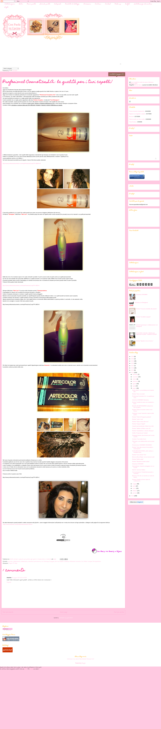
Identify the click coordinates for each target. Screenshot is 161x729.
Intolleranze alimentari (143, 4)
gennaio (135, 493)
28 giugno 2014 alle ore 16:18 (19, 578)
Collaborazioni (10, 4)
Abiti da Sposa (138, 85)
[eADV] (120, 64)
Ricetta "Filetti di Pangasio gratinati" (141, 417)
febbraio (135, 490)
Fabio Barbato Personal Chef (86, 659)
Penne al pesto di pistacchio (136, 111)
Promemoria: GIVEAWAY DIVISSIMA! (142, 445)
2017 (132, 365)
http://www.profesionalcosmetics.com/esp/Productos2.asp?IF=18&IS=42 (22, 163)
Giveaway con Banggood (141, 302)
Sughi (7, 7)
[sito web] (137, 178)
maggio (135, 483)
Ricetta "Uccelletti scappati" (143, 316)
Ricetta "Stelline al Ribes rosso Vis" (141, 428)
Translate (14, 71)
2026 (132, 356)
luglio (134, 386)
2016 (132, 368)
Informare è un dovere (73, 659)
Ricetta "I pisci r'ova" (137, 419)
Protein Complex (88, 561)
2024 (132, 361)
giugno (135, 388)
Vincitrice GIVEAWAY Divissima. (140, 400)
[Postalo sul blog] (62, 559)
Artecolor (10, 561)
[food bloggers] (11, 641)
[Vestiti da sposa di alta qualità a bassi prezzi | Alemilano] (143, 83)
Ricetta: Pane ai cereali (138, 394)
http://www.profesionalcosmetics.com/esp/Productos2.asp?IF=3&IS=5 (21, 285)
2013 (132, 495)
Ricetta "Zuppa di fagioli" (138, 424)
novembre (135, 376)
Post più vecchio (119, 612)
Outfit (127, 4)
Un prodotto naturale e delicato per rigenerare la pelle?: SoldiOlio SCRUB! (146, 333)
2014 (132, 372)
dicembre (135, 374)
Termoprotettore (97, 561)
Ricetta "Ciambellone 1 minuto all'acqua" (143, 430)
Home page (63, 612)
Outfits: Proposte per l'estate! (140, 433)
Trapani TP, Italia (13, 563)
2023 (132, 363)
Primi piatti (31, 4)
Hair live (57, 561)
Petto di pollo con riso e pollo (137, 119)
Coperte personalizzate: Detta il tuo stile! (143, 426)
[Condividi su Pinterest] (67, 559)
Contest (108, 4)
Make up (118, 4)
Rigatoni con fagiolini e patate (137, 113)
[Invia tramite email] (60, 559)
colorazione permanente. (34, 561)
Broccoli (131, 116)
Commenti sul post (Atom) (66, 618)
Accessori (87, 4)
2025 (132, 358)
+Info (31, 669)
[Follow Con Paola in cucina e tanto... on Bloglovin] (136, 502)
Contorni (98, 4)
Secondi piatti (45, 4)
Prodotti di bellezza (72, 4)
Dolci (21, 4)
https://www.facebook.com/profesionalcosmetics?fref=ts (17, 524)
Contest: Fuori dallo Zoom (139, 439)
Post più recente (8, 612)
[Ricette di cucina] (8, 652)
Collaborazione (16, 561)
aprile (134, 486)
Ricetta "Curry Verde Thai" (139, 454)
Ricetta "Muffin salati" (137, 459)
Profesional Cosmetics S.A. (76, 561)
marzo (134, 488)
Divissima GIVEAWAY (141, 294)
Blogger (84, 663)
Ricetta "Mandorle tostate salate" (141, 461)
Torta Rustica (132, 122)
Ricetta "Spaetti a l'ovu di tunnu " (145, 341)
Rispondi (9, 582)
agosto (135, 383)
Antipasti (57, 4)
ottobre (135, 379)
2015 (132, 370)
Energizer (51, 561)
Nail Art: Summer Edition (138, 469)
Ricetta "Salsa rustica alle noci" (140, 421)
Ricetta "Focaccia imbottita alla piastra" (146, 308)
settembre (135, 381)
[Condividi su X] (64, 559)
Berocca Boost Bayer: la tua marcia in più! (143, 457)
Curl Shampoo (45, 561)
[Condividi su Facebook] (65, 559)
